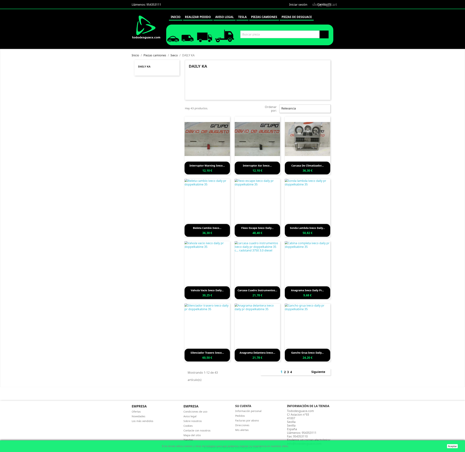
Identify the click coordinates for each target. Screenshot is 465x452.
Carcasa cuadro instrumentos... (257, 290)
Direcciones (242, 425)
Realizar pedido (198, 17)
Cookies (188, 425)
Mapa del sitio (192, 435)
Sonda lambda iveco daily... (307, 228)
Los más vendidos (142, 421)
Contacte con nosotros (197, 430)
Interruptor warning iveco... (207, 165)
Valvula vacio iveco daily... (207, 290)
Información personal (248, 411)
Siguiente (320, 372)
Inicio (176, 17)
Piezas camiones (264, 17)
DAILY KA (144, 66)
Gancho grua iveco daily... (307, 352)
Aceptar (452, 446)
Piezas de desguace (297, 17)
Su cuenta (243, 406)
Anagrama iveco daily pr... (307, 290)
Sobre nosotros (192, 421)
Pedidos (240, 415)
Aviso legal (224, 17)
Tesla (242, 17)
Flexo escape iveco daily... (257, 228)
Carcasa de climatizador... (307, 165)
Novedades (138, 416)
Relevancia (304, 108)
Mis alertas (242, 430)
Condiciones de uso (195, 411)
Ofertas (136, 411)
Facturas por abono (247, 420)
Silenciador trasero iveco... (207, 352)
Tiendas (188, 440)
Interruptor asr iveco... (257, 165)
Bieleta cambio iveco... (207, 228)
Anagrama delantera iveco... (257, 352)
